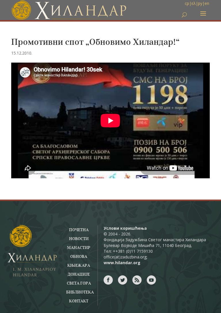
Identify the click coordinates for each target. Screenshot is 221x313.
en (207, 3)
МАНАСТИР (78, 248)
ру (200, 3)
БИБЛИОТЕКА (80, 292)
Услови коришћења (125, 228)
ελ (193, 3)
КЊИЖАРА (78, 266)
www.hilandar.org (122, 262)
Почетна (79, 230)
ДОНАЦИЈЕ (79, 275)
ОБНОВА (78, 257)
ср (187, 3)
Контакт (78, 301)
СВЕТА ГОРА (79, 283)
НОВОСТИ (79, 239)
